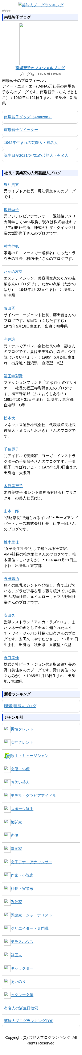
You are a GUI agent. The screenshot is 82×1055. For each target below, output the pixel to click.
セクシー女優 (22, 995)
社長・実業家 (22, 888)
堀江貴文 (11, 184)
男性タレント (22, 729)
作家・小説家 (22, 875)
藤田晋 (9, 308)
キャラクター (22, 968)
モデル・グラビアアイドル (33, 795)
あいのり (18, 981)
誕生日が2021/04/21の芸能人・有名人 (36, 155)
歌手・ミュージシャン (30, 756)
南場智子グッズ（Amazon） (28, 117)
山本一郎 (11, 511)
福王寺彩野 (13, 376)
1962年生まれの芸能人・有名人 (31, 142)
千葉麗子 (11, 449)
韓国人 (16, 955)
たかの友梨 (13, 272)
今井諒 (9, 339)
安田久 (9, 615)
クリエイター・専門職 (30, 928)
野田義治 (11, 579)
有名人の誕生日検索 (21, 1008)
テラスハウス (22, 942)
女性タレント (22, 742)
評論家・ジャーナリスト (31, 915)
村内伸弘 (11, 246)
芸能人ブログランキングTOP (28, 1021)
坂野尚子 (11, 210)
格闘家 (16, 822)
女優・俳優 (20, 769)
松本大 (9, 418)
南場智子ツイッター (21, 130)
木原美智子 (13, 486)
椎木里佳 (11, 542)
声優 (14, 835)
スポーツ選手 (22, 809)
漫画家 (16, 849)
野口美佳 (11, 658)
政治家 (16, 902)
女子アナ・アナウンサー (31, 862)
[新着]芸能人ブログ (20, 706)
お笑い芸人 (20, 782)
